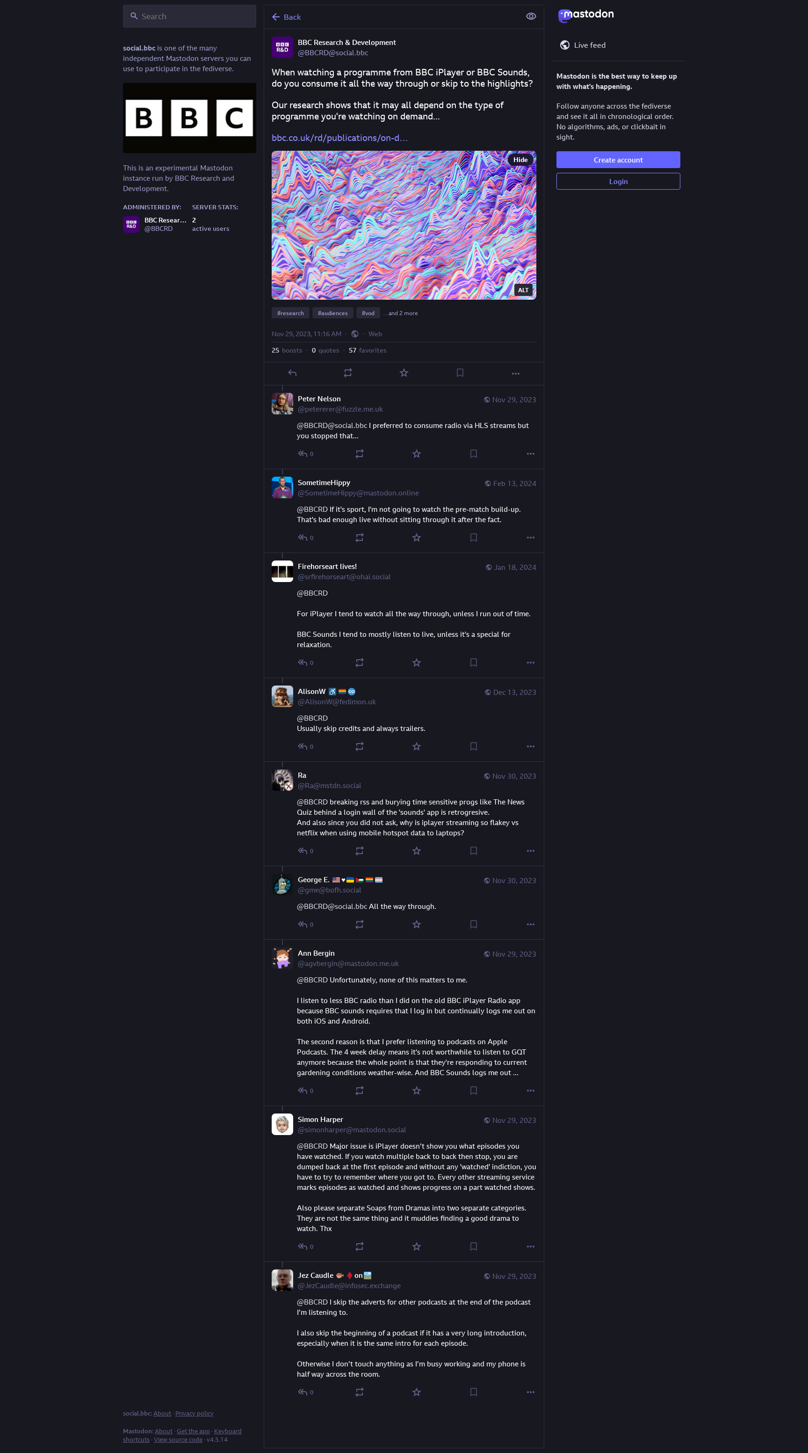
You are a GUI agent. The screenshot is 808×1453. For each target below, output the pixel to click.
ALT (523, 290)
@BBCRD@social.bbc (332, 425)
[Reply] (292, 372)
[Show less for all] (531, 16)
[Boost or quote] (348, 372)
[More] (515, 373)
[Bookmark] (460, 372)
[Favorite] (404, 372)
